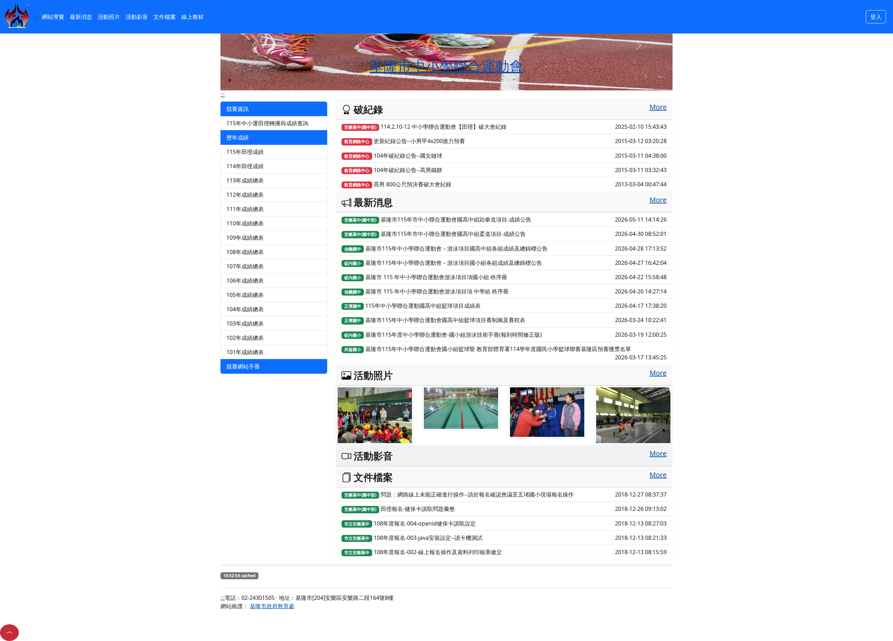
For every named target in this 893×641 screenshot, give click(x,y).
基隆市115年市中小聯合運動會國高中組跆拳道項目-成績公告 (505, 219)
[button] (9, 632)
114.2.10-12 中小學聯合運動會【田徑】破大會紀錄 (505, 127)
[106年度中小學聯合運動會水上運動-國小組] (461, 407)
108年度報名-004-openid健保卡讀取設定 (505, 523)
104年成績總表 (245, 309)
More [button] (658, 107)
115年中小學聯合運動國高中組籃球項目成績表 (505, 306)
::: (37, 17)
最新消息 (81, 17)
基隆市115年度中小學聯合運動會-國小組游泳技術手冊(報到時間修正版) (505, 334)
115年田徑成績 (245, 152)
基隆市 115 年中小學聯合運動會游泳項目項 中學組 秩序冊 (505, 291)
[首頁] (16, 14)
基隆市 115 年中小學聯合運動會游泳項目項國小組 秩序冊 (505, 277)
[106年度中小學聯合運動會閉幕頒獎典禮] (547, 411)
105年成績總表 (245, 295)
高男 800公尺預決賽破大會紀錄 (505, 184)
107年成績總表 (245, 266)
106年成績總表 (245, 280)
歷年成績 (237, 137)
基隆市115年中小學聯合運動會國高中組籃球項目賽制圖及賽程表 (505, 320)
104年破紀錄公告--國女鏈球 (505, 155)
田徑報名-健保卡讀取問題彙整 (505, 509)
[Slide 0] (446, 81)
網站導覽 (53, 17)
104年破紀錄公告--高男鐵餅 (505, 170)
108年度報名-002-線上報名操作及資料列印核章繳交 (505, 552)
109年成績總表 (245, 237)
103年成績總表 (245, 323)
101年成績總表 (245, 352)
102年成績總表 (245, 338)
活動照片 (109, 17)
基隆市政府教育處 (272, 606)
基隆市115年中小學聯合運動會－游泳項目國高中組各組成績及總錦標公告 (505, 248)
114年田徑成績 (245, 166)
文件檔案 (164, 17)
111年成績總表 (245, 209)
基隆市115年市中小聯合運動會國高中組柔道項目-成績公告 (505, 234)
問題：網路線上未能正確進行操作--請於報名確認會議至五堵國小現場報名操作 (505, 494)
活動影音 (137, 17)
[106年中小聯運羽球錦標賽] (633, 414)
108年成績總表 (245, 252)
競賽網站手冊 (243, 366)
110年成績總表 (245, 223)
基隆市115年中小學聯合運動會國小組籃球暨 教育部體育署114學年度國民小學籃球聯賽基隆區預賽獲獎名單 (505, 353)
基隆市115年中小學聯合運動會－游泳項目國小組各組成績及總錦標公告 (505, 263)
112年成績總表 (245, 195)
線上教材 (192, 17)
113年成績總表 (245, 180)
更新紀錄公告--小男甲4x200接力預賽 (505, 141)
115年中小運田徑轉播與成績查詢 (267, 123)
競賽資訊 (237, 109)
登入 (875, 17)
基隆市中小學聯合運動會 (446, 65)
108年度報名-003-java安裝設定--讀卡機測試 (505, 538)
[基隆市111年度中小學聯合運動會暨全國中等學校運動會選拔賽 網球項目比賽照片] (375, 414)
